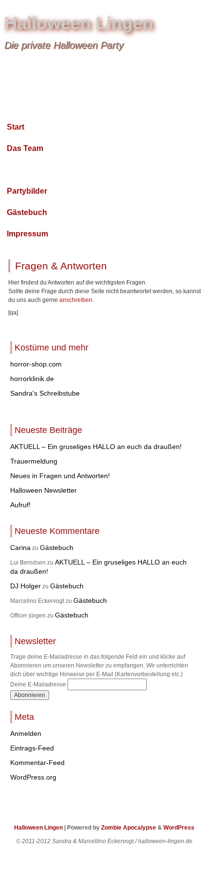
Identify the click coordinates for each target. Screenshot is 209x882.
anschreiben (75, 300)
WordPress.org (33, 777)
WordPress (178, 827)
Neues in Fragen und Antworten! (60, 476)
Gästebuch (27, 212)
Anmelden (25, 733)
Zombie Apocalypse (129, 827)
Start (15, 127)
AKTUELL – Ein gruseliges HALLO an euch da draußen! (96, 446)
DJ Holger (25, 586)
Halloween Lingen (78, 23)
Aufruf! (20, 505)
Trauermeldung (33, 461)
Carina (20, 547)
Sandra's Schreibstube (45, 393)
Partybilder (27, 191)
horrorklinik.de (32, 379)
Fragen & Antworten (44, 170)
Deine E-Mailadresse (38, 684)
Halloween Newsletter (43, 490)
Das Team (25, 148)
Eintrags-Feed (32, 748)
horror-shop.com (36, 364)
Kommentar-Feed (37, 762)
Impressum (27, 234)
